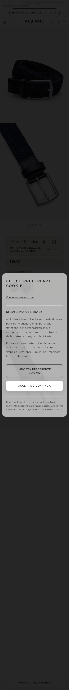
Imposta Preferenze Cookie (34, 371)
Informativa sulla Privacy (48, 409)
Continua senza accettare (20, 297)
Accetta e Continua (34, 385)
